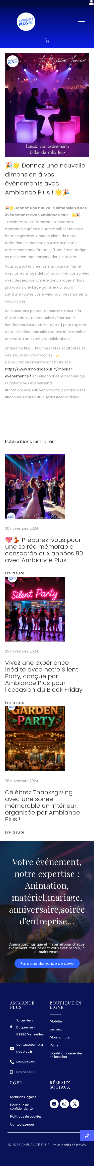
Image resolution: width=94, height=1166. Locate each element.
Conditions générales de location (66, 1055)
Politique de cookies (25, 1116)
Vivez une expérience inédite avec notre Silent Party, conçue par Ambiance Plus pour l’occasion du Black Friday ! (45, 676)
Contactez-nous (22, 1124)
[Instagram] (64, 1103)
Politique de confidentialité (21, 1106)
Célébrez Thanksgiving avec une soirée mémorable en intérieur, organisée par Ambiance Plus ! (42, 805)
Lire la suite (14, 573)
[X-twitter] (74, 1103)
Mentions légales (23, 1097)
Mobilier (56, 1021)
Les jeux (56, 1029)
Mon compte (59, 1037)
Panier (55, 1045)
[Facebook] (54, 1103)
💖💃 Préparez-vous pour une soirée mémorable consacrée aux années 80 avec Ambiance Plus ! (44, 550)
